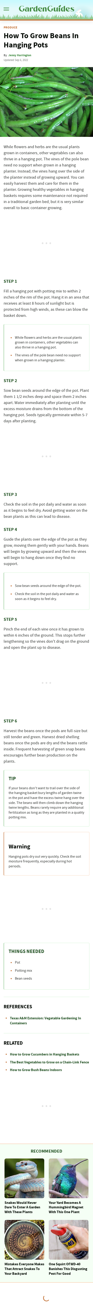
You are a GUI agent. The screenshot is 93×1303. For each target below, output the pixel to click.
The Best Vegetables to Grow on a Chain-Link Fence (49, 1062)
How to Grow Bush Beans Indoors (36, 1070)
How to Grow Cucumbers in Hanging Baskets (44, 1054)
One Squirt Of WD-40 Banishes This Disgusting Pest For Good (68, 1269)
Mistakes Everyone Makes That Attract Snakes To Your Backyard (24, 1269)
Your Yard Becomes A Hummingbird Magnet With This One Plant (66, 1207)
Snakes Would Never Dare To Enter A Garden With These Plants (22, 1207)
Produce (10, 27)
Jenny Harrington (19, 55)
